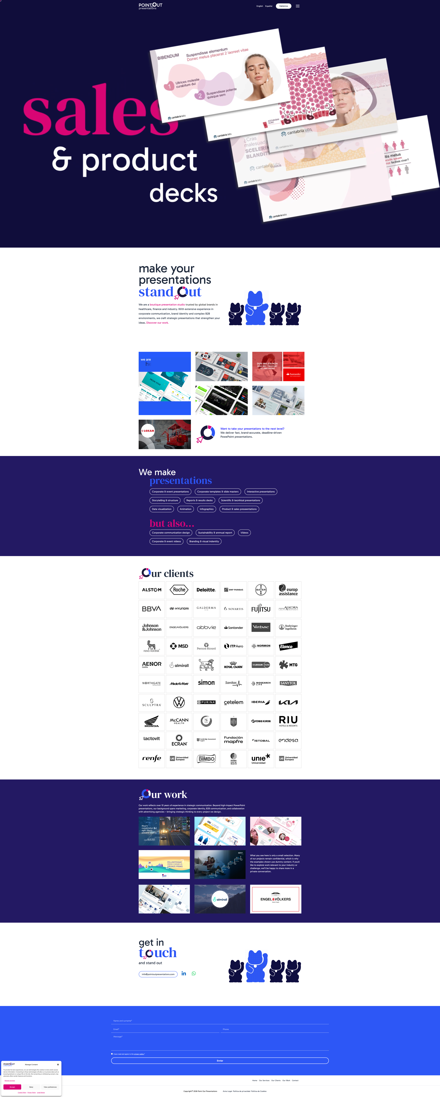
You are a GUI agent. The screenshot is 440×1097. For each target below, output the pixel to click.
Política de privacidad (241, 1091)
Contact (295, 1080)
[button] (58, 1064)
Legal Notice (41, 1092)
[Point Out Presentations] (151, 6)
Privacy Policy (32, 1092)
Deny (31, 1087)
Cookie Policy (22, 1092)
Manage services (10, 1080)
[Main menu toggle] (297, 6)
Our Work (286, 1080)
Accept (12, 1087)
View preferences (50, 1087)
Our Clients (276, 1080)
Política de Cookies (259, 1091)
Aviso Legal (227, 1091)
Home (254, 1080)
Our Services (264, 1080)
